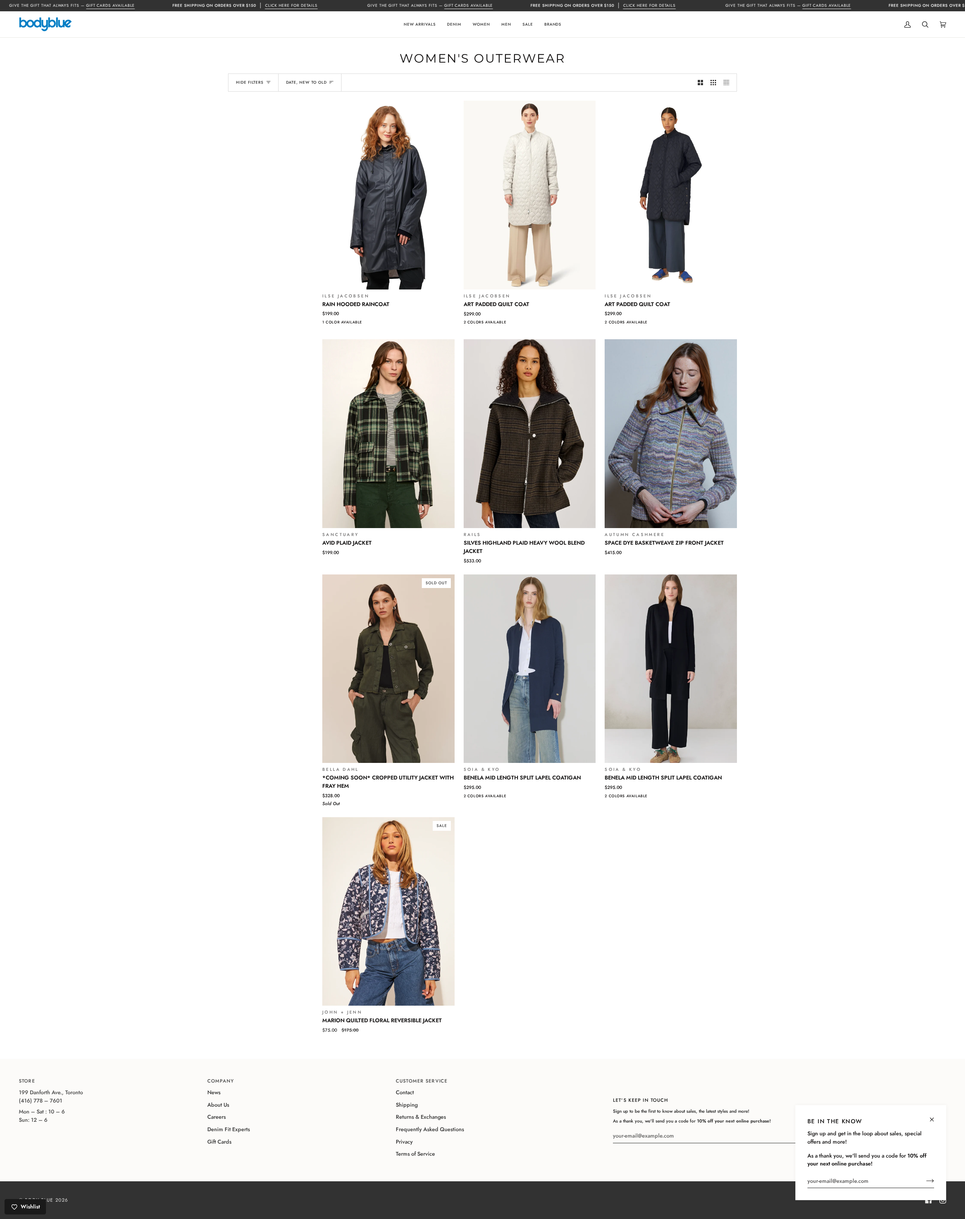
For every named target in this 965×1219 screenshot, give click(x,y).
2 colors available (485, 322)
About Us (218, 1105)
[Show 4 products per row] (728, 82)
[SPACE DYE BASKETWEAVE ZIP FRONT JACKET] (671, 433)
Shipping (407, 1105)
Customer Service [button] (421, 1081)
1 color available (342, 322)
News (214, 1092)
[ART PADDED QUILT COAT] (530, 195)
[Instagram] (942, 1200)
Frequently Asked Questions (430, 1129)
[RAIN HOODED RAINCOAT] (388, 195)
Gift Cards (219, 1141)
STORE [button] (27, 1081)
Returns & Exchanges (421, 1117)
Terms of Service (415, 1154)
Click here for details (291, 5)
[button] (419, 24)
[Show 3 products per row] (713, 82)
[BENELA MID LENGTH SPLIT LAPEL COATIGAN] (530, 668)
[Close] (935, 1116)
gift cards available (110, 5)
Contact (405, 1092)
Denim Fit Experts (228, 1129)
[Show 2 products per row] (700, 82)
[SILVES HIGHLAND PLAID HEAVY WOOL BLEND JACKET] (530, 433)
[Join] (924, 1181)
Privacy (404, 1141)
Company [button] (220, 1081)
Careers (216, 1117)
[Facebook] (928, 1200)
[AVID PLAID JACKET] (388, 433)
